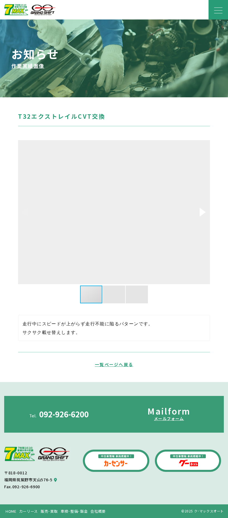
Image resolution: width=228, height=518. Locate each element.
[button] (202, 212)
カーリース (28, 511)
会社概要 (98, 511)
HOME (11, 511)
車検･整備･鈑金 (74, 511)
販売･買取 (49, 511)
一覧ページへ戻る (114, 364)
